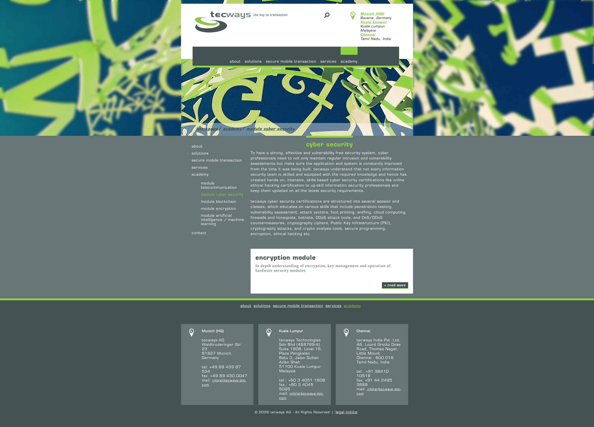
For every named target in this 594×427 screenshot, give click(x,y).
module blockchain (218, 201)
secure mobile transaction (291, 61)
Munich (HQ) (372, 14)
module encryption (218, 208)
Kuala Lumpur (373, 22)
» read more (395, 285)
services (328, 61)
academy (349, 61)
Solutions (253, 61)
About (235, 61)
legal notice (347, 412)
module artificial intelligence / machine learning (222, 219)
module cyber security (270, 128)
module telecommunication (219, 185)
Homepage (207, 128)
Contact (199, 233)
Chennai (367, 34)
